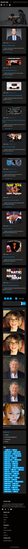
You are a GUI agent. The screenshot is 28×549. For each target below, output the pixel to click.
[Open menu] (11, 2)
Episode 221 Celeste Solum (7, 356)
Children (19, 459)
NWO (15, 479)
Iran (8, 469)
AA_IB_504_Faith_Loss (7, 228)
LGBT (17, 473)
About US (5, 527)
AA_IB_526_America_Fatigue (8, 146)
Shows (6, 441)
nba (18, 477)
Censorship (9, 459)
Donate (5, 532)
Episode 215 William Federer (8, 45)
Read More (7, 52)
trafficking (17, 485)
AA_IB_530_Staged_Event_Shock (9, 70)
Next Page (21, 298)
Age (16, 450)
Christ (8, 461)
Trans (8, 487)
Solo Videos (6, 517)
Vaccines (9, 491)
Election (9, 465)
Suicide (8, 485)
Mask (8, 475)
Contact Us (6, 535)
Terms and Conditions (8, 530)
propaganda (10, 481)
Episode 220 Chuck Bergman (7, 379)
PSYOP (8, 483)
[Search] (24, 303)
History (8, 467)
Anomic (9, 454)
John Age (9, 473)
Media (15, 475)
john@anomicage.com (8, 540)
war (17, 491)
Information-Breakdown (11, 437)
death (16, 463)
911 (9, 450)
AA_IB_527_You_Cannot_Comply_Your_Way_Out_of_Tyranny (13, 121)
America (18, 452)
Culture (8, 463)
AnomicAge (18, 454)
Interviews (5, 515)
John (8, 471)
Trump (15, 487)
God (16, 465)
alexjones (9, 452)
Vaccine (17, 489)
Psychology (20, 481)
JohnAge (16, 471)
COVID (15, 461)
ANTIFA (19, 456)
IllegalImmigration (19, 467)
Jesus (22, 469)
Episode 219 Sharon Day (6, 426)
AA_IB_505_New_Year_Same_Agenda (10, 200)
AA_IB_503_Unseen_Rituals (8, 257)
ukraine (8, 489)
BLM (15, 457)
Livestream (7, 439)
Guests (7, 435)
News (8, 479)
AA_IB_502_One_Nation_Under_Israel (10, 285)
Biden (8, 457)
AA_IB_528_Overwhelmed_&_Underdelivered (12, 95)
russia (16, 483)
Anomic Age (4, 2)
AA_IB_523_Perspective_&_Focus (9, 171)
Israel (15, 469)
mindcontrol (10, 477)
